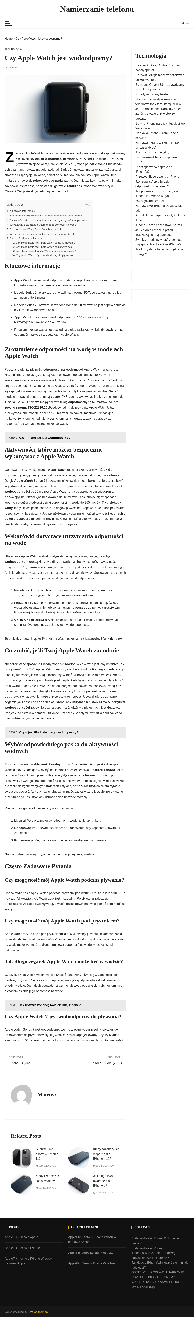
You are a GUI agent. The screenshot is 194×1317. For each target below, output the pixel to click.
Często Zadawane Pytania (26, 238)
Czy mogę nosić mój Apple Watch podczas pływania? (46, 242)
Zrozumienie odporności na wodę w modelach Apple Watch (46, 215)
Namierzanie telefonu (97, 9)
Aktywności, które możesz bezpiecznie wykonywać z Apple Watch (49, 220)
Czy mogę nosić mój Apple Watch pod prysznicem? (45, 246)
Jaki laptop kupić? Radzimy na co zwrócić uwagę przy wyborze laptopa (158, 113)
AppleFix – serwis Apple (21, 1237)
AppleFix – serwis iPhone (22, 1247)
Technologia (13, 49)
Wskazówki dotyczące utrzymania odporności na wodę (43, 224)
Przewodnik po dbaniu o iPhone (157, 176)
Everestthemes (38, 1311)
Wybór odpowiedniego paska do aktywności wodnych (42, 233)
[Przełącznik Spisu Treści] (85, 205)
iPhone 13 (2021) (20, 1063)
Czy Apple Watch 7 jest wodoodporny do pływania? (44, 255)
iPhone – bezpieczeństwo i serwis (158, 225)
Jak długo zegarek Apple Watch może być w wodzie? (46, 251)
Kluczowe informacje (22, 210)
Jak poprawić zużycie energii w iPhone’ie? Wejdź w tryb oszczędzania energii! (156, 196)
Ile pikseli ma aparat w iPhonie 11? (47, 1153)
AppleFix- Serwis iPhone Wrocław (91, 1263)
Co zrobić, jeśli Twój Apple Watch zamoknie (36, 229)
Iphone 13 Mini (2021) (107, 1063)
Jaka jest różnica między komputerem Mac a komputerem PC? (157, 157)
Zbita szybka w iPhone (147, 1248)
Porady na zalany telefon (152, 94)
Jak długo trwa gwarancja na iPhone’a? (103, 1180)
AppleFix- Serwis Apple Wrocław (90, 1252)
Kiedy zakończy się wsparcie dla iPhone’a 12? (106, 1153)
